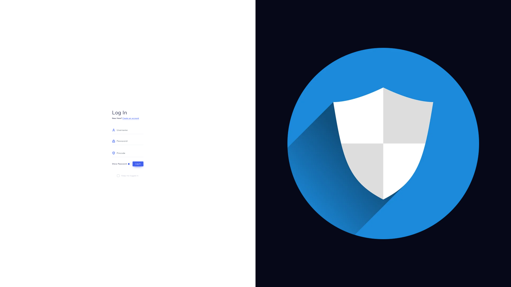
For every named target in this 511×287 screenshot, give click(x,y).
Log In (138, 164)
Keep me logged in (130, 175)
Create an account (130, 118)
